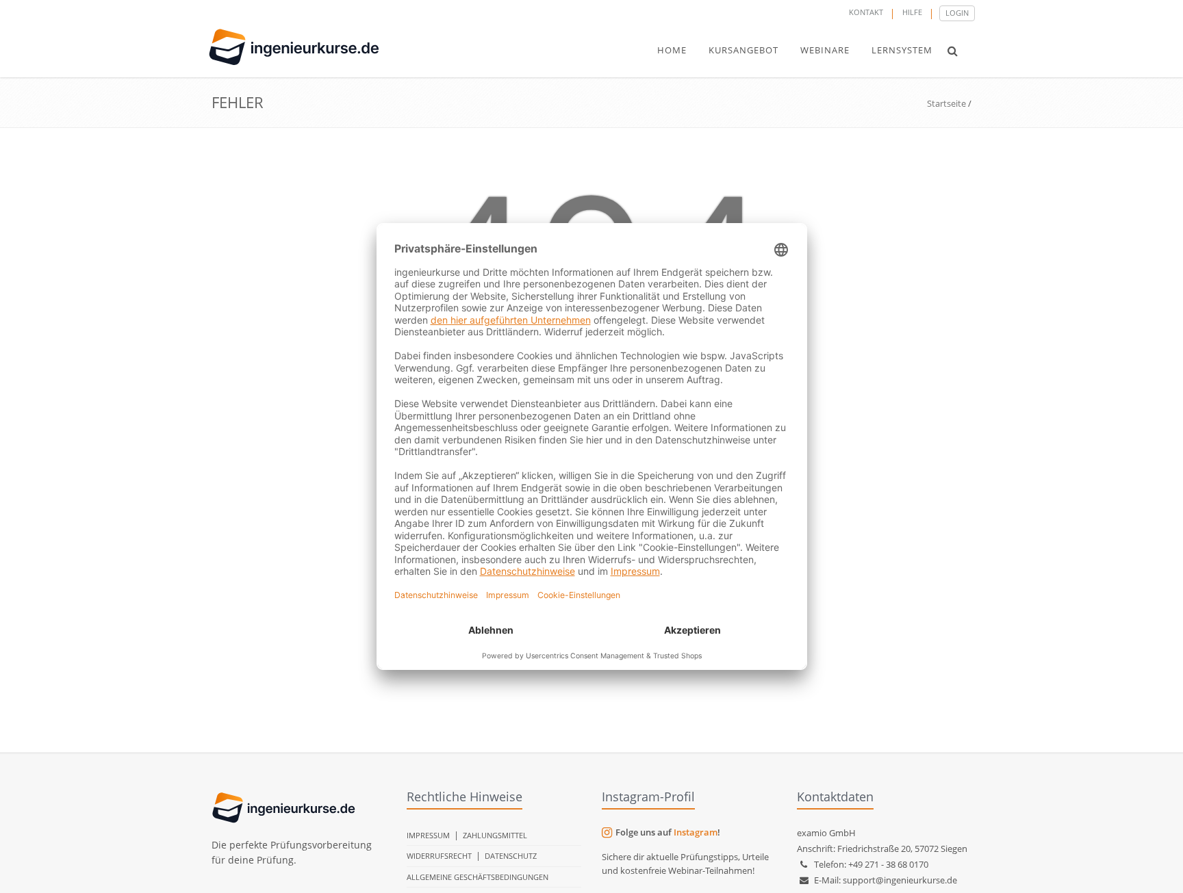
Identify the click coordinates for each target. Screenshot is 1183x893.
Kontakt (866, 12)
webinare (825, 50)
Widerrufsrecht (439, 856)
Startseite (946, 103)
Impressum (428, 835)
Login (957, 13)
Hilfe (912, 12)
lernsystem (902, 50)
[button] (952, 51)
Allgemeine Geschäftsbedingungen (477, 877)
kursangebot (743, 50)
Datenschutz (511, 856)
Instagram (695, 832)
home (672, 50)
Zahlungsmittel (495, 835)
